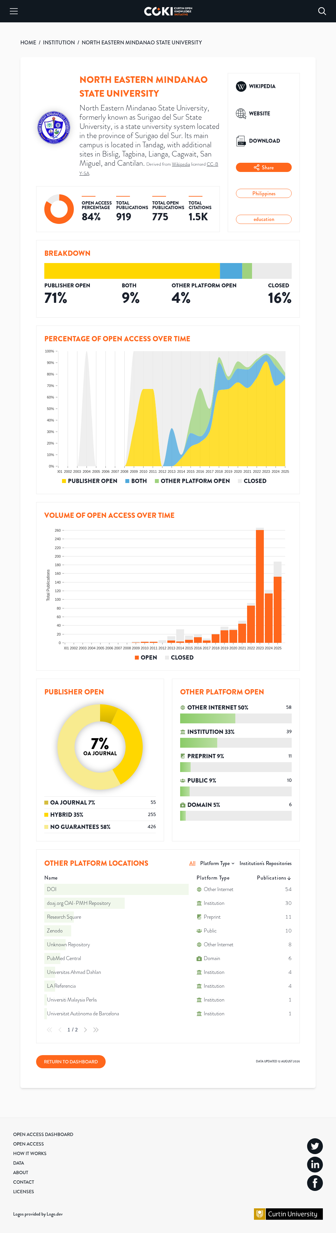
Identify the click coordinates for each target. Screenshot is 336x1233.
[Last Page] (96, 1030)
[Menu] (13, 11)
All (192, 863)
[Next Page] (85, 1030)
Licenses (23, 1191)
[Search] (322, 11)
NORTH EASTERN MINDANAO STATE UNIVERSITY (142, 42)
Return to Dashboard (71, 1061)
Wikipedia (181, 164)
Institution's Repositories (266, 863)
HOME (28, 42)
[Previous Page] (60, 1030)
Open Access (28, 1144)
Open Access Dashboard (43, 1134)
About (20, 1172)
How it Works (30, 1153)
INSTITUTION (59, 42)
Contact (23, 1182)
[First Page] (49, 1030)
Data (18, 1163)
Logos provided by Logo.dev (38, 1214)
